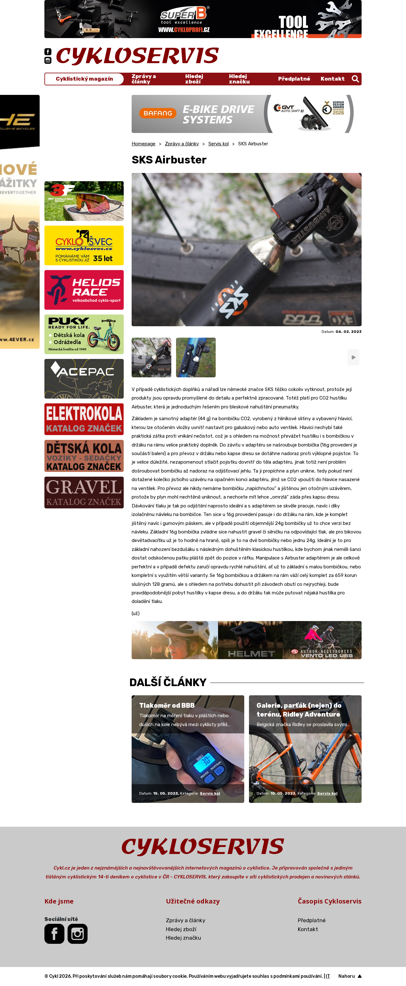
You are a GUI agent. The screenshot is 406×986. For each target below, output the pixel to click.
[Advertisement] (84, 134)
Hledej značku (239, 79)
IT (328, 976)
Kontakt (333, 79)
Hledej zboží (194, 79)
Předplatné (294, 79)
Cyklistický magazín (84, 79)
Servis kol (218, 144)
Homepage (143, 144)
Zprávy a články (144, 79)
